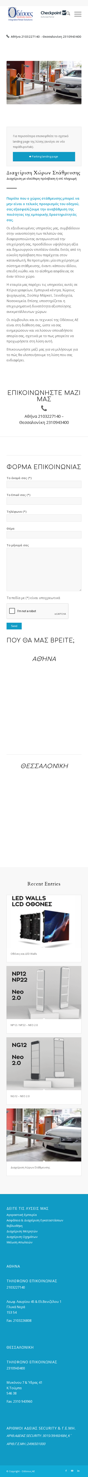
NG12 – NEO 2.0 (20, 1096)
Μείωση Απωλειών (20, 1242)
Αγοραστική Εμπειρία (22, 1215)
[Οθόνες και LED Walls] (44, 921)
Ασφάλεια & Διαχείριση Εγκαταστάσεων (35, 1220)
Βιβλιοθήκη (15, 1226)
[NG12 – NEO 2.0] (44, 1063)
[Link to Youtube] (72, 1471)
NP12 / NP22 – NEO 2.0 (24, 1025)
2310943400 (72, 36)
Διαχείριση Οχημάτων (22, 1237)
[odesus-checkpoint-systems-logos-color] (36, 14)
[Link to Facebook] (66, 1471)
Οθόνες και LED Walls (24, 954)
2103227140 (30, 36)
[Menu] (75, 14)
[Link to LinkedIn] (78, 1471)
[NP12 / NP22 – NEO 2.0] (44, 992)
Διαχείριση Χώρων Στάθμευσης (30, 1167)
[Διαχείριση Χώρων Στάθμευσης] (44, 1135)
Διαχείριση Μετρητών (22, 1231)
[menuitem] (66, 14)
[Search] (66, 14)
